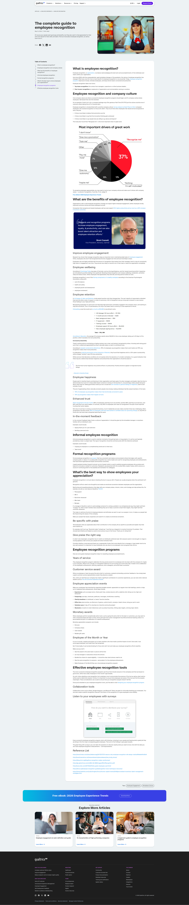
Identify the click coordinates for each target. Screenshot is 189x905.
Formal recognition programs (45, 78)
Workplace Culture (148, 785)
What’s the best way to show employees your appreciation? (49, 81)
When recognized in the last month (83, 402)
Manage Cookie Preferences (76, 901)
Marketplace (129, 879)
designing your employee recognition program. (131, 682)
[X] (42, 895)
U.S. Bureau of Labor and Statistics (84, 298)
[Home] (40, 3)
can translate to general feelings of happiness (124, 384)
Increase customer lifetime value (43, 870)
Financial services (69, 872)
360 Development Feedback (42, 888)
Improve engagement (40, 872)
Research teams (69, 883)
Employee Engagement (133, 785)
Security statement (63, 901)
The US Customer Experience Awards (92, 579)
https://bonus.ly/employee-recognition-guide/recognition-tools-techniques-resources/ (97, 768)
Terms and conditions (51, 901)
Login (138, 3)
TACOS (100, 489)
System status (99, 882)
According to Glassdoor (79, 336)
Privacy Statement (39, 901)
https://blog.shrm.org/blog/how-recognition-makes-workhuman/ (91, 760)
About (127, 870)
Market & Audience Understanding (43, 890)
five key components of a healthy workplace (105, 277)
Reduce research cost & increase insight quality (47, 875)
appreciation (90, 73)
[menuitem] (50, 3)
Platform (128, 875)
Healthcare (68, 870)
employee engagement (136, 257)
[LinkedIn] (45, 895)
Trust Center (129, 886)
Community (99, 870)
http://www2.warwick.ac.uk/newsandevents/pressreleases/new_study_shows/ (95, 757)
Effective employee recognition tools (48, 88)
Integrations (129, 882)
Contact (128, 872)
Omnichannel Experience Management (45, 883)
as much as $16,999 (98, 309)
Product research (69, 886)
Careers (128, 877)
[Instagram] (35, 895)
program (94, 458)
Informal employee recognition (46, 75)
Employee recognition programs (46, 85)
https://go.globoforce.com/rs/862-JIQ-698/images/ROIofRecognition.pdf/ (94, 763)
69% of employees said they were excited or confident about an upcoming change (113, 410)
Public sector (68, 875)
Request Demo (147, 3)
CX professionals (69, 881)
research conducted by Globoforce (90, 348)
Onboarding (76, 309)
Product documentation (102, 875)
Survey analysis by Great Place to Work (125, 107)
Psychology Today (86, 271)
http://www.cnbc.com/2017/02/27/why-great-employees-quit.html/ (92, 766)
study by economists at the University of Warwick (95, 352)
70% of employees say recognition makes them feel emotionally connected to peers (99, 392)
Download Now (125, 795)
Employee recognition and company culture (49, 68)
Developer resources (101, 877)
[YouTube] (48, 895)
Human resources (69, 890)
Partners (128, 884)
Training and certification (102, 879)
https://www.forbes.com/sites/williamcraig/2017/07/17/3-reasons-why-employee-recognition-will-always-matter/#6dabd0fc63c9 (110, 754)
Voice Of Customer (39, 881)
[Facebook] (39, 895)
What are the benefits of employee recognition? (47, 71)
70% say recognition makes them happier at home (89, 394)
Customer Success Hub (102, 872)
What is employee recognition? (46, 65)
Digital (67, 888)
